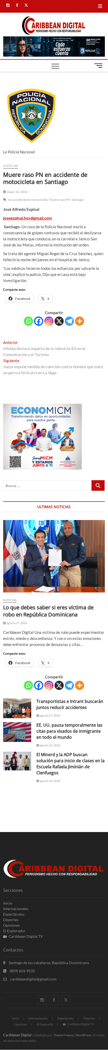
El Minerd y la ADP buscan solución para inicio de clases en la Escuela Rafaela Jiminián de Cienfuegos (70, 764)
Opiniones (11, 925)
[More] (79, 321)
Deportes (10, 919)
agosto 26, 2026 (49, 745)
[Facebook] (38, 321)
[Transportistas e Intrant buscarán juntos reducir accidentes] (17, 708)
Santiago (78, 200)
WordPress (83, 1035)
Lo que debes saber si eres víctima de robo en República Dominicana (48, 611)
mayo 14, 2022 (17, 192)
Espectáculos (13, 914)
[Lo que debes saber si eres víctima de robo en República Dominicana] (54, 556)
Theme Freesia (63, 1035)
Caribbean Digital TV (26, 936)
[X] (59, 321)
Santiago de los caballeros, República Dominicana (48, 962)
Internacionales (15, 908)
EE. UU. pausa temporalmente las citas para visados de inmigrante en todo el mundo (69, 731)
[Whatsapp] (28, 321)
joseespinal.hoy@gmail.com (27, 218)
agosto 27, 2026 (16, 623)
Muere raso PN (59, 200)
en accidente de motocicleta (28, 200)
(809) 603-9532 (22, 971)
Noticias (10, 166)
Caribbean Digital (17, 1035)
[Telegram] (69, 321)
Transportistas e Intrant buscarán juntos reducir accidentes (69, 704)
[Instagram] (48, 321)
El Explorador (14, 931)
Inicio (7, 903)
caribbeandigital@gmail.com (33, 979)
